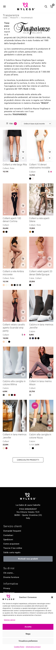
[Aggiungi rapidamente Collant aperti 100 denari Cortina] (23, 211)
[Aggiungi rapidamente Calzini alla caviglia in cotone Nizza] (49, 427)
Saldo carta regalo (11, 552)
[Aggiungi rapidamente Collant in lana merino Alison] (49, 374)
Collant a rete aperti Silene (39, 220)
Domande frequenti (12, 531)
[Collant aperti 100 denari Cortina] (15, 199)
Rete (12, 168)
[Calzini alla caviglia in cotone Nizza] (41, 416)
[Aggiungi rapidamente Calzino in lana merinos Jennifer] (49, 318)
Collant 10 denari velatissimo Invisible (39, 166)
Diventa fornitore (11, 577)
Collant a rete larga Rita (15, 164)
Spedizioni (8, 539)
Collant (6, 168)
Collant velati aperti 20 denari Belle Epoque (40, 273)
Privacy (6, 588)
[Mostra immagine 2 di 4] (32, 159)
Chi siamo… (8, 573)
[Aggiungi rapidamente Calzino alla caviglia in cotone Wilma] (23, 374)
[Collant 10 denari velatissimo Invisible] (41, 146)
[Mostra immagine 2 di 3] (32, 213)
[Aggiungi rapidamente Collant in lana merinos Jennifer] (23, 427)
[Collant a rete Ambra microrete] (15, 253)
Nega (28, 634)
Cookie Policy (19, 647)
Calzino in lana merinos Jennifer (41, 326)
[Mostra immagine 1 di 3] (4, 159)
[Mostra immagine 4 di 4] (8, 376)
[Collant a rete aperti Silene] (41, 199)
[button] (52, 597)
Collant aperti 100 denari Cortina (12, 220)
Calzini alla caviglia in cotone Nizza (40, 436)
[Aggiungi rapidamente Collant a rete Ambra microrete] (23, 264)
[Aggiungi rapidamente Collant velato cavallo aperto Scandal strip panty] (23, 318)
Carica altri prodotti (28, 460)
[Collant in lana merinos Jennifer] (15, 416)
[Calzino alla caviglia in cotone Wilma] (15, 362)
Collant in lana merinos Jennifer (14, 436)
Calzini (32, 331)
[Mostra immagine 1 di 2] (4, 266)
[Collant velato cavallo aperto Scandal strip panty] (15, 306)
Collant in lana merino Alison (40, 383)
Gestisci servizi (9, 620)
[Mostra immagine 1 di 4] (31, 159)
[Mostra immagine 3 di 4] (33, 159)
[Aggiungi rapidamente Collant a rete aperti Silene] (49, 211)
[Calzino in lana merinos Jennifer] (41, 306)
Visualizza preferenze (28, 641)
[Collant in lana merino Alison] (41, 362)
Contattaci (8, 535)
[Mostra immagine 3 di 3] (7, 159)
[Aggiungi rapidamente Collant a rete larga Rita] (23, 158)
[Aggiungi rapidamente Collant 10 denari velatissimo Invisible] (49, 158)
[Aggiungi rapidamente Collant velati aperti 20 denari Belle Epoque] (49, 264)
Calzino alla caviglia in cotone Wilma (14, 383)
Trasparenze (27, 18)
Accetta (28, 627)
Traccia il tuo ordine (12, 548)
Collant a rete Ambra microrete (13, 273)
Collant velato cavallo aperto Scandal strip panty (14, 327)
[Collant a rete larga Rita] (15, 146)
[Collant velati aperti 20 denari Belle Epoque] (41, 253)
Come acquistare (11, 544)
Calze (31, 278)
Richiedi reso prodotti (28, 559)
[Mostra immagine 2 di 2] (32, 266)
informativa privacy (33, 647)
